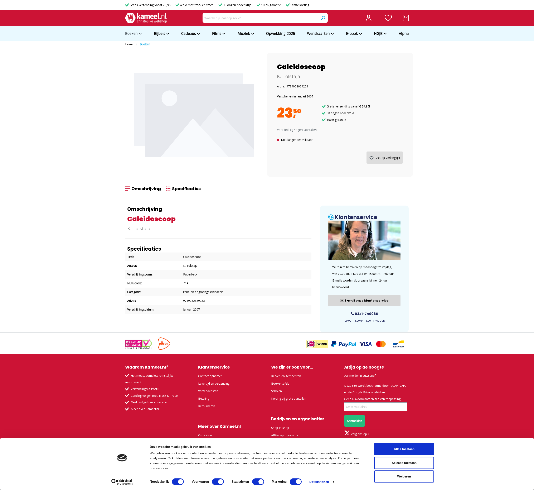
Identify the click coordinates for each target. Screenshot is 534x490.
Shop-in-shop (280, 428)
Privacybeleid (372, 392)
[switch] (218, 481)
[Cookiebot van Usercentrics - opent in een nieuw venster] (122, 482)
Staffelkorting (299, 5)
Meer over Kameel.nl (145, 409)
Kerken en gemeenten (286, 376)
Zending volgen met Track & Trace (154, 396)
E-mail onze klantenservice (366, 300)
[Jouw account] (368, 18)
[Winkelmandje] (406, 17)
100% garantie (271, 5)
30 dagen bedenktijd (237, 5)
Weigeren (404, 476)
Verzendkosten (208, 391)
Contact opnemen (210, 376)
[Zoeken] (323, 18)
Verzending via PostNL (146, 389)
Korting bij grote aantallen (288, 398)
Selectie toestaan (404, 463)
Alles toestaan (404, 449)
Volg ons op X (359, 434)
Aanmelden (354, 421)
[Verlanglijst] (388, 18)
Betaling (203, 398)
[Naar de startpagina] (146, 18)
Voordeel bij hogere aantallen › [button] (297, 130)
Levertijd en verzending (213, 383)
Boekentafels (280, 383)
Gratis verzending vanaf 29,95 (150, 5)
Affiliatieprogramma (284, 435)
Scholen (276, 391)
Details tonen (319, 482)
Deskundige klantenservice (149, 402)
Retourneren (206, 406)
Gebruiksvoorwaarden (359, 399)
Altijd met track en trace (196, 5)
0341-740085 (366, 313)
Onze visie (205, 435)
